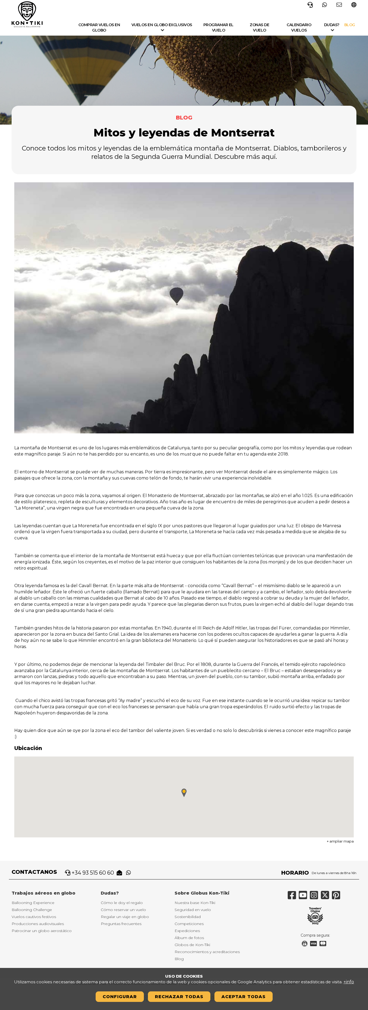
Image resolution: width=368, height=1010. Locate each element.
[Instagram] (315, 897)
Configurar (120, 996)
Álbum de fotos (189, 937)
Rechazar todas (179, 996)
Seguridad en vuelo (193, 909)
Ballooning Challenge (32, 909)
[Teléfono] (310, 4)
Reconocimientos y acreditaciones (207, 951)
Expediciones (187, 930)
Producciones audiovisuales (38, 923)
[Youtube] (304, 897)
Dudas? (331, 24)
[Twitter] (326, 897)
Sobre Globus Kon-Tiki (202, 893)
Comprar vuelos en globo (99, 27)
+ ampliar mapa (340, 841)
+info (348, 981)
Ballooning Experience (33, 902)
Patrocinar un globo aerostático (42, 930)
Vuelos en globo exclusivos (161, 24)
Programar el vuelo (218, 27)
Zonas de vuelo (259, 27)
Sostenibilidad (188, 916)
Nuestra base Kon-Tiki (195, 902)
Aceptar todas (243, 996)
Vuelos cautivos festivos (34, 916)
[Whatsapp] (324, 4)
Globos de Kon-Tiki (192, 944)
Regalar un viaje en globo (125, 916)
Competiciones (189, 923)
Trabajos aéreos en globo (43, 893)
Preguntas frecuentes (121, 923)
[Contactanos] (339, 4)
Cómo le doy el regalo (122, 902)
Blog (349, 24)
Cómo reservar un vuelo (123, 909)
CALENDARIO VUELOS (299, 27)
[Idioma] (353, 5)
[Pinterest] (337, 897)
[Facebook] (293, 897)
